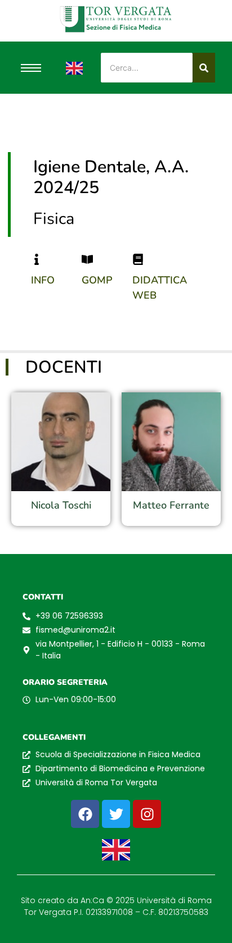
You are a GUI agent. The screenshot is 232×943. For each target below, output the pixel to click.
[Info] (36, 259)
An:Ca (92, 900)
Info (43, 280)
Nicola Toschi (61, 505)
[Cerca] (204, 68)
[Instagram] (147, 814)
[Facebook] (85, 814)
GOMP (97, 280)
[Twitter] (116, 814)
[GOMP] (87, 259)
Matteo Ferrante (171, 505)
